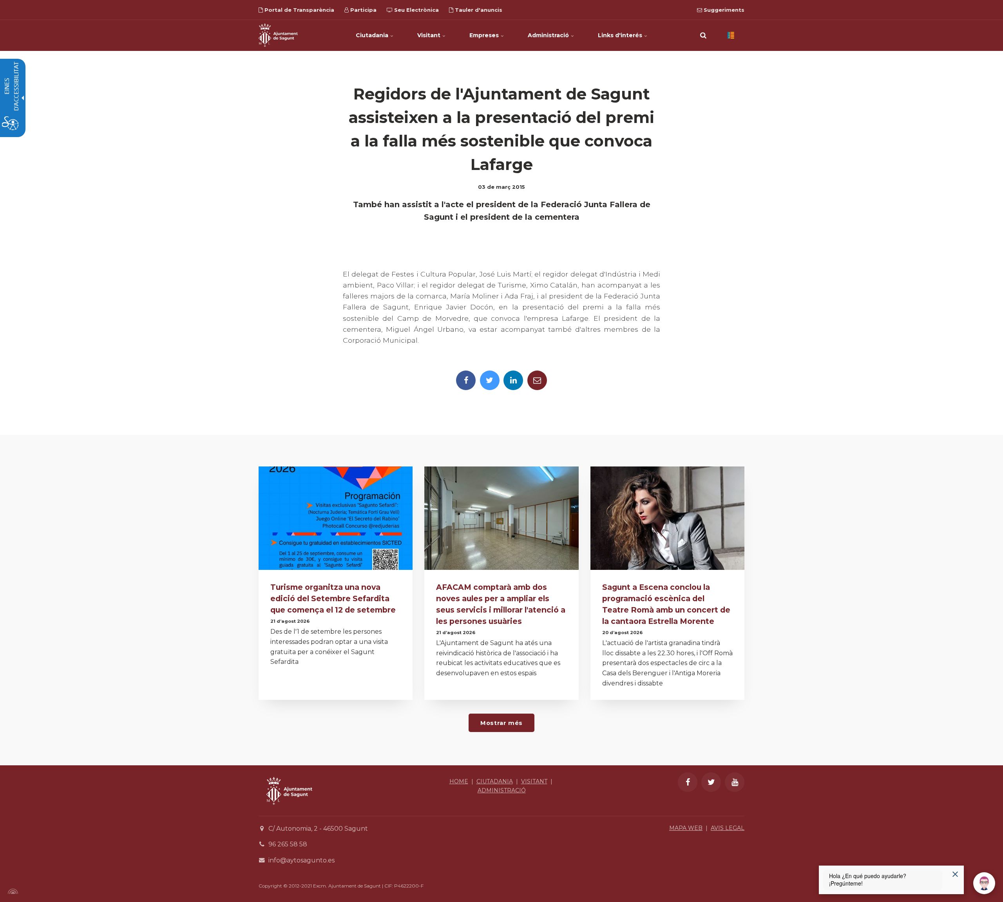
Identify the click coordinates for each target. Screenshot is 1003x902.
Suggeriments (723, 10)
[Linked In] (513, 380)
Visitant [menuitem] (429, 35)
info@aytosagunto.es (301, 860)
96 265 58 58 (287, 844)
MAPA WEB (685, 828)
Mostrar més (501, 723)
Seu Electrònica (416, 10)
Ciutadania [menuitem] (373, 35)
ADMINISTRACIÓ (502, 790)
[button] (703, 35)
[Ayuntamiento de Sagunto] (289, 810)
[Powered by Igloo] (12, 891)
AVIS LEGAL (727, 828)
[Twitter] (490, 380)
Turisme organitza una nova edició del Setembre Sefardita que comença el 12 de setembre (333, 598)
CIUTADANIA (494, 781)
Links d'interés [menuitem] (621, 35)
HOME (458, 781)
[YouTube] (734, 782)
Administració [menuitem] (549, 35)
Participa (363, 10)
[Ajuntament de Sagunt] (278, 35)
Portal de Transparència (298, 10)
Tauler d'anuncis (477, 10)
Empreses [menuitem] (484, 35)
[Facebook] (466, 380)
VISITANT (534, 781)
